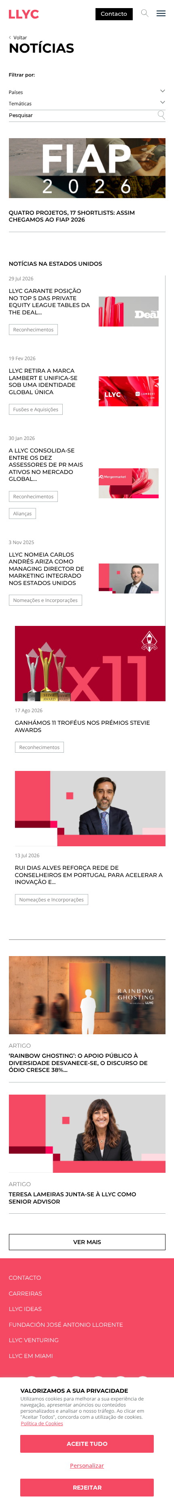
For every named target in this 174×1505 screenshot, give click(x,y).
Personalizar (87, 1465)
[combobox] (87, 92)
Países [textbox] (16, 92)
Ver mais (87, 1242)
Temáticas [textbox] (20, 103)
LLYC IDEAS (25, 1309)
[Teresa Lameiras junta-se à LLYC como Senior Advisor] (87, 1134)
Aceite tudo (87, 1443)
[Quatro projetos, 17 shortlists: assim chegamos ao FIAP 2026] (87, 168)
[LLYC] (24, 14)
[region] (87, 1441)
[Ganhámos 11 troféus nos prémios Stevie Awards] (90, 663)
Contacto (114, 13)
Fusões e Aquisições (35, 409)
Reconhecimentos (33, 330)
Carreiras (25, 1293)
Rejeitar (87, 1487)
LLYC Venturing (34, 1340)
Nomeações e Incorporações (45, 600)
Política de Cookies (42, 1423)
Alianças (22, 513)
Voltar (20, 37)
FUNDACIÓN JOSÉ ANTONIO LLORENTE (66, 1324)
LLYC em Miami (31, 1356)
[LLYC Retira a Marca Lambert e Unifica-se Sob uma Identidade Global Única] (129, 394)
